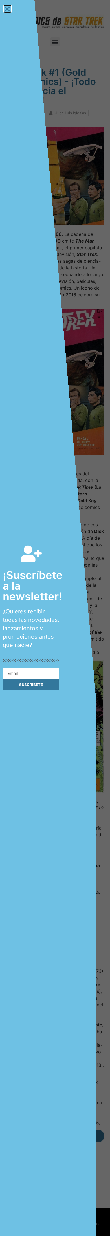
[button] (7, 9)
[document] (55, 618)
